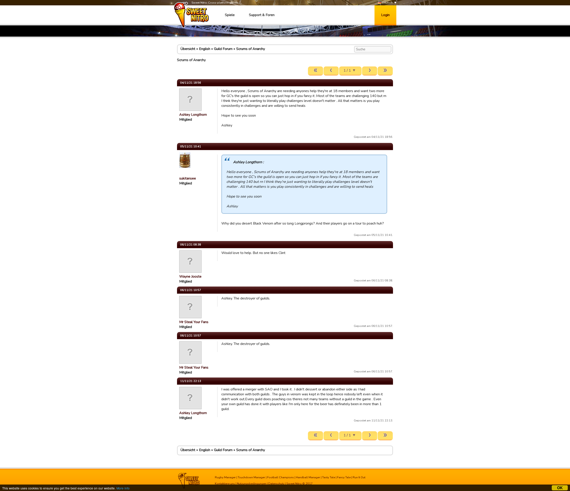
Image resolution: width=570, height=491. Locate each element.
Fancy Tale (344, 477)
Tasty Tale (328, 477)
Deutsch (387, 3)
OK (560, 487)
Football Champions (280, 477)
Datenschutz (276, 484)
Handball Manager (308, 477)
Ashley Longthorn (193, 114)
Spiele (230, 14)
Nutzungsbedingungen (251, 484)
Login (385, 14)
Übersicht (187, 48)
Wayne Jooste (190, 276)
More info (123, 488)
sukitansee (187, 178)
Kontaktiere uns (225, 484)
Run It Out (359, 477)
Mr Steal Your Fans (193, 322)
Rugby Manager (225, 477)
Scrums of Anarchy (250, 48)
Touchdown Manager (251, 477)
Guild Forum (223, 48)
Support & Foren (262, 14)
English (204, 48)
